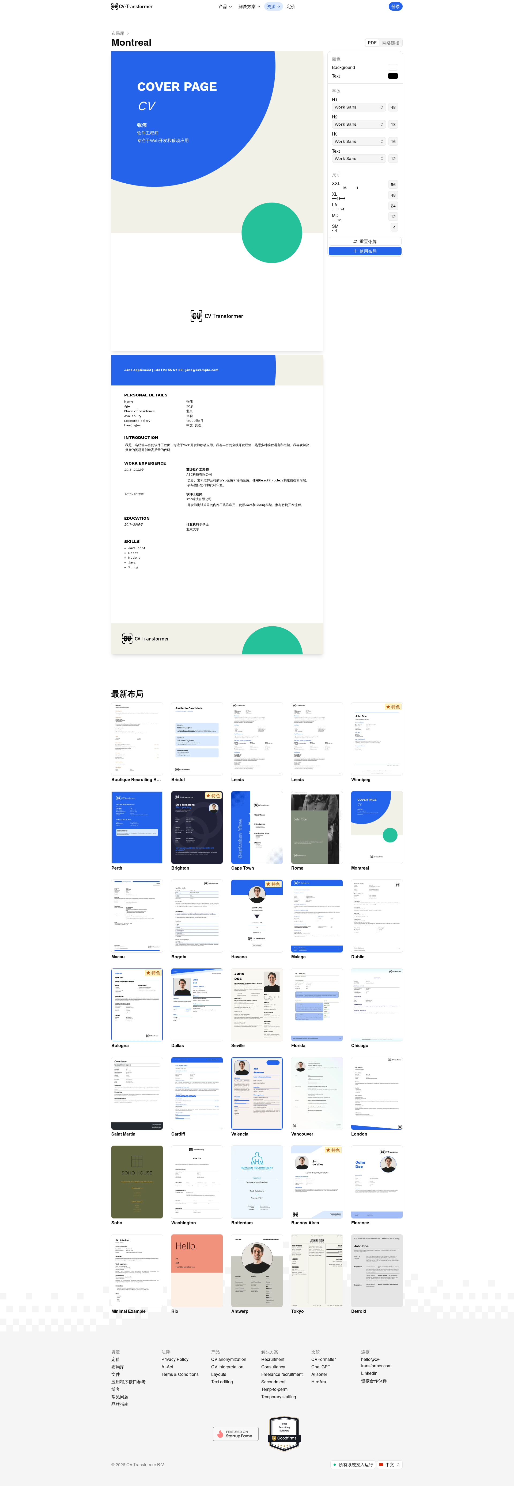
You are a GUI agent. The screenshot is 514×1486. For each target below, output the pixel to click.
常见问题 (119, 1397)
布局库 (117, 1367)
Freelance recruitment (282, 1374)
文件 (115, 1374)
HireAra (318, 1382)
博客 (115, 1389)
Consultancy (273, 1367)
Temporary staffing (278, 1397)
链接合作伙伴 (374, 1380)
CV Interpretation (227, 1367)
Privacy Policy (174, 1359)
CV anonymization (228, 1359)
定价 (291, 6)
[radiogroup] (384, 42)
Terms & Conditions (180, 1374)
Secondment (273, 1382)
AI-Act (167, 1367)
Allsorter (319, 1374)
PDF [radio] (372, 43)
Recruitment (272, 1359)
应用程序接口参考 (128, 1382)
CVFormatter (323, 1359)
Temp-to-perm (274, 1389)
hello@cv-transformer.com (376, 1362)
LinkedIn (369, 1373)
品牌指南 (119, 1404)
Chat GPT (320, 1367)
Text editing (222, 1382)
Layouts (218, 1374)
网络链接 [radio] (390, 43)
